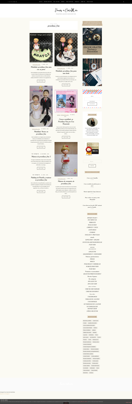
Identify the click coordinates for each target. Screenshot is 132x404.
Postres (99, 337)
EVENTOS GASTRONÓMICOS (92, 242)
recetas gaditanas (95, 356)
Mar (93, 179)
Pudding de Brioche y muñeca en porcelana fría (41, 178)
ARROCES (92, 222)
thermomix (85, 372)
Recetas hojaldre (96, 358)
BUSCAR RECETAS (48, 1)
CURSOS (62, 1)
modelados (91, 334)
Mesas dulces (92, 294)
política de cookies (83, 401)
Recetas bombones (87, 342)
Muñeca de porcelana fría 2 (41, 156)
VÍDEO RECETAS (69, 1)
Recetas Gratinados (87, 358)
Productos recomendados (92, 271)
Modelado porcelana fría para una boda (66, 72)
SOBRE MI (83, 1)
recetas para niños (87, 360)
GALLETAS (92, 252)
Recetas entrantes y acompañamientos (91, 351)
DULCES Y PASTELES (92, 235)
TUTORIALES (92, 302)
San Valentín (85, 368)
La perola (85, 334)
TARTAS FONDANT (92, 291)
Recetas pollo (95, 363)
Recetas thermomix (95, 365)
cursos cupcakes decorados (89, 325)
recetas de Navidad (87, 344)
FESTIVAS (92, 245)
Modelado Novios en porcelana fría (41, 132)
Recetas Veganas (92, 276)
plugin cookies (128, 402)
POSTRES (92, 269)
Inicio (40, 1)
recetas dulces (86, 349)
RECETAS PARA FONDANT (92, 274)
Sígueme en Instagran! (4, 393)
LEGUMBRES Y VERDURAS (92, 254)
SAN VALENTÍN (92, 249)
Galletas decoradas (87, 332)
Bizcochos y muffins (87, 320)
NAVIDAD (92, 247)
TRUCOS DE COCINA (92, 299)
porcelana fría (93, 337)
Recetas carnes (96, 342)
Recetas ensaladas (94, 349)
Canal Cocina (95, 320)
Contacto (77, 1)
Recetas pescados (87, 363)
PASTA (92, 261)
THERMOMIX (92, 297)
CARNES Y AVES (92, 227)
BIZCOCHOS (92, 225)
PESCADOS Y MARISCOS (92, 264)
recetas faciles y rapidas (88, 353)
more (96, 135)
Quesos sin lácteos (92, 286)
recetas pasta (95, 360)
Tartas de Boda (86, 370)
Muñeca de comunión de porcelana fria (66, 182)
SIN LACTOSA (92, 284)
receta (89, 339)
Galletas (93, 330)
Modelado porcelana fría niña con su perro (41, 68)
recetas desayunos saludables (89, 346)
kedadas (94, 332)
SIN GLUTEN (92, 281)
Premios (85, 339)
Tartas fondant (94, 370)
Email (92, 96)
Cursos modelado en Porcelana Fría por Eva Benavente (66, 121)
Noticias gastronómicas (92, 256)
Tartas (97, 368)
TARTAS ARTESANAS (92, 289)
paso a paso (85, 337)
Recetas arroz (95, 339)
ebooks (92, 237)
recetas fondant (86, 356)
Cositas (84, 323)
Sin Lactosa (56, 1)
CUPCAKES (92, 230)
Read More (41, 147)
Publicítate (90, 1)
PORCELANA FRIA (36, 64)
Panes (96, 334)
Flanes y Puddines (86, 330)
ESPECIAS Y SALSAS (92, 240)
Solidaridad (92, 368)
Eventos (95, 327)
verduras (91, 372)
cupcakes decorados (92, 323)
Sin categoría (92, 279)
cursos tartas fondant (87, 327)
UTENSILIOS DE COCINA (92, 304)
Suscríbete (92, 101)
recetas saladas (86, 365)
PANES (92, 259)
